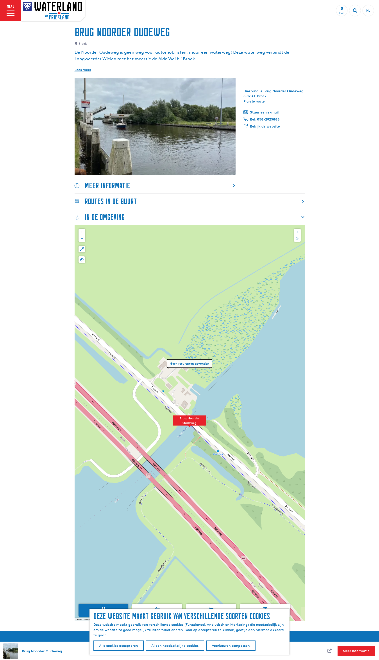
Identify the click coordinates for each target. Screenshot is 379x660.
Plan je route (254, 101)
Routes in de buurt (111, 201)
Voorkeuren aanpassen (231, 646)
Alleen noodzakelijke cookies (174, 646)
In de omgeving (105, 217)
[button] (189, 423)
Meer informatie (107, 185)
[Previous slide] (297, 232)
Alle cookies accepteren (118, 646)
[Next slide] (297, 238)
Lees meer (83, 70)
